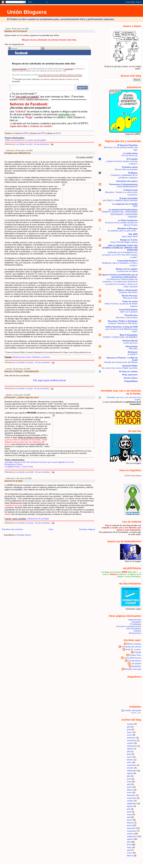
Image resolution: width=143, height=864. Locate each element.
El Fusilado (132, 159)
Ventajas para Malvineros (17, 153)
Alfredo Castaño (134, 644)
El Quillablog (135, 624)
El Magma (133, 173)
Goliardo (137, 631)
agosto (130, 748)
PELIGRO (133, 349)
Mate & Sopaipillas (129, 335)
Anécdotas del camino (127, 181)
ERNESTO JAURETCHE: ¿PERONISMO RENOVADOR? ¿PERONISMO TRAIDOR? (120, 214)
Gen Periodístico (133, 628)
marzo (130, 732)
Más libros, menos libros (127, 318)
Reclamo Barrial (130, 340)
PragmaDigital (131, 381)
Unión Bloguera (27, 12)
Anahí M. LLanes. (133, 649)
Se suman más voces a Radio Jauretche (120, 368)
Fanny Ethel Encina (132, 658)
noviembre (131, 740)
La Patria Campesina (128, 220)
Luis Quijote (136, 663)
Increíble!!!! (133, 354)
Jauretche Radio (130, 366)
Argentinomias (134, 619)
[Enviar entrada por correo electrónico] (52, 144)
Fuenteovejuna (134, 661)
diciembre (131, 738)
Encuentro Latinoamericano (129, 626)
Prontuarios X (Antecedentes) (123, 184)
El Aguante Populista (128, 145)
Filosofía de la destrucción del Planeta (121, 362)
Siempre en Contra (129, 240)
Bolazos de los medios (127, 269)
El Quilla (137, 652)
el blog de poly (130, 190)
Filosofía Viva (131, 315)
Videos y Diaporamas (127, 290)
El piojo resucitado (129, 198)
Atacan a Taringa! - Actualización (21, 371)
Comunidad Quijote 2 (127, 261)
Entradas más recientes (12, 529)
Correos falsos (131, 378)
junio (129, 729)
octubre (130, 724)
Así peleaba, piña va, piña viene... (123, 231)
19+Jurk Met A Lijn (129, 155)
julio (128, 727)
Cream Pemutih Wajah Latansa (124, 242)
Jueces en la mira (13, 481)
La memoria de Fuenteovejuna (123, 209)
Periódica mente (130, 167)
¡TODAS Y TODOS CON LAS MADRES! (120, 337)
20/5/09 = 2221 (136, 713)
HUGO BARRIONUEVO (127, 187)
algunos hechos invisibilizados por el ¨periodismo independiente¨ (120, 276)
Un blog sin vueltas (128, 371)
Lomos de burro (130, 343)
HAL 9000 (133, 234)
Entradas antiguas (87, 529)
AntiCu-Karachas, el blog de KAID (121, 327)
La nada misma (130, 153)
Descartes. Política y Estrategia (123, 321)
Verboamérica (135, 633)
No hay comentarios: (42, 144)
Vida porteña (131, 346)
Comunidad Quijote (128, 309)
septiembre (132, 746)
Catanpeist (136, 622)
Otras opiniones (130, 375)
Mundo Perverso (130, 296)
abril (129, 784)
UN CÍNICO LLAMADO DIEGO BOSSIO (120, 200)
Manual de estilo (130, 298)
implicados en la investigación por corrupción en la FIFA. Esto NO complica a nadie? (120, 254)
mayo (129, 781)
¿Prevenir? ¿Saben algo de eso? (21, 397)
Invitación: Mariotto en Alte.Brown (123, 323)
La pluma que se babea (127, 271)
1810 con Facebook (129, 312)
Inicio (51, 529)
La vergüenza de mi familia (125, 204)
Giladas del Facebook (15, 31)
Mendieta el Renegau (127, 228)
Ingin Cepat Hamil (130, 236)
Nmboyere (133, 352)
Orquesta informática (128, 292)
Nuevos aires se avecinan (126, 169)
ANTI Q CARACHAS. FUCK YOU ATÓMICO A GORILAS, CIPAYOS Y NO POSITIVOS (120, 247)
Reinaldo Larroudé (133, 669)
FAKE (135, 206)
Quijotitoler (136, 666)
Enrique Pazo (135, 655)
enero (129, 735)
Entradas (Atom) (23, 535)
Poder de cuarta (130, 301)
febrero (130, 760)
